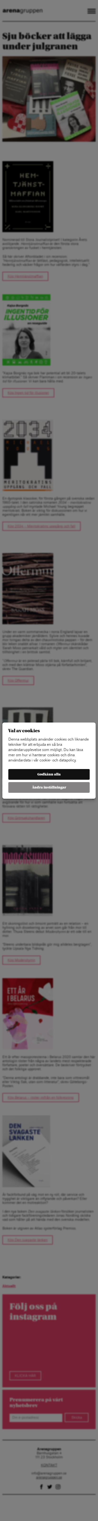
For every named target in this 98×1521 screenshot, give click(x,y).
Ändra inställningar (49, 787)
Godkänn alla (49, 774)
